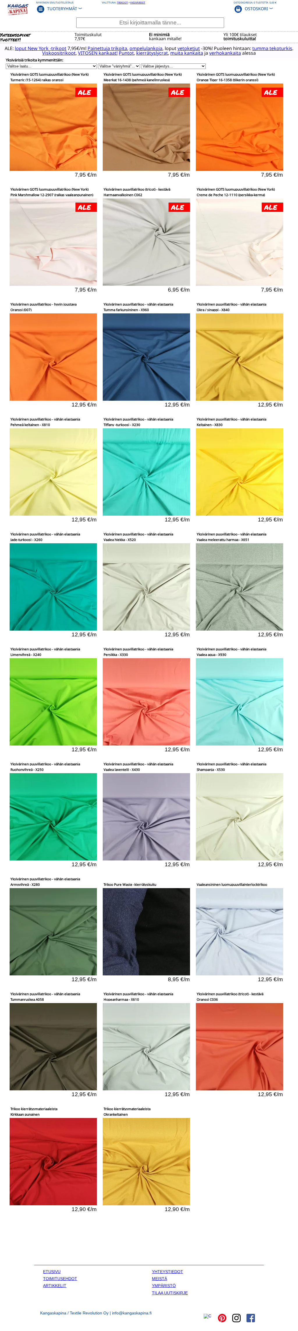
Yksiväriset (137, 2)
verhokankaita (225, 53)
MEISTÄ (159, 1278)
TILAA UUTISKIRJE (170, 1293)
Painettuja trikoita (107, 48)
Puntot (126, 53)
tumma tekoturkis (272, 48)
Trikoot (122, 2)
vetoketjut (189, 48)
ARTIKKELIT (54, 1285)
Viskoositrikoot (59, 53)
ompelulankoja (146, 48)
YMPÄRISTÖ (164, 1285)
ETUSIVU (52, 1271)
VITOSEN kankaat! (98, 53)
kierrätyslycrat (152, 53)
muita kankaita (186, 53)
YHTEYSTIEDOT (167, 1271)
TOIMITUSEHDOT (60, 1278)
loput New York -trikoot (40, 48)
